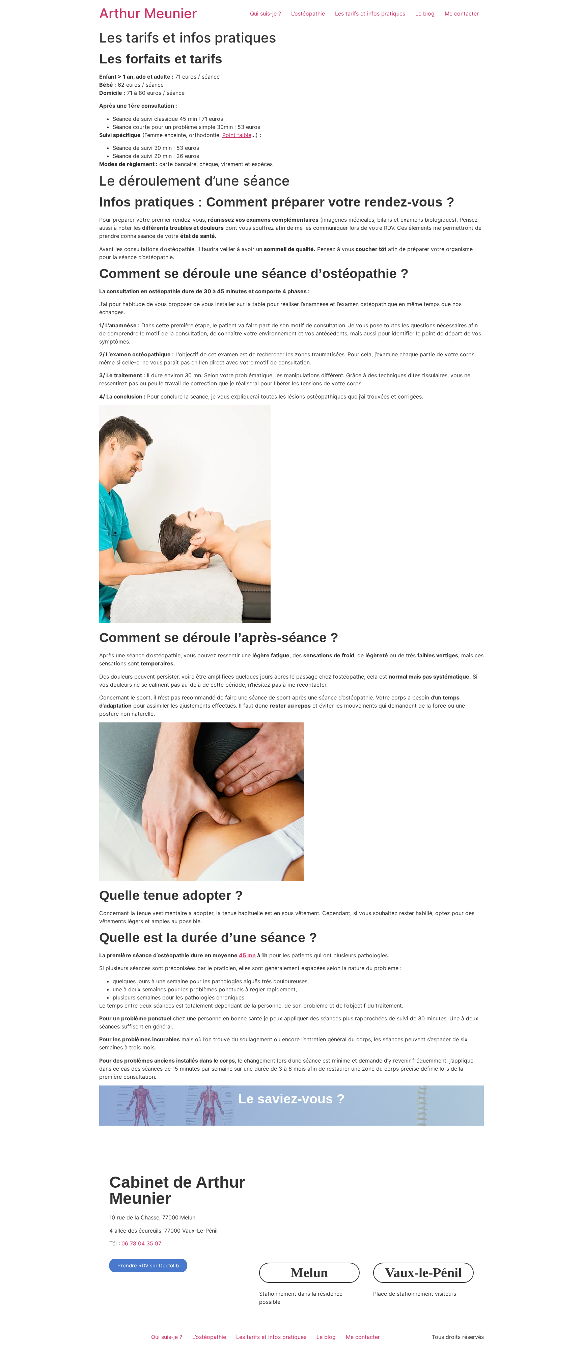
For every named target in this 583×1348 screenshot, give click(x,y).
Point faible (236, 135)
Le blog (425, 13)
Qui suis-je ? (265, 13)
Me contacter (462, 13)
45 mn (247, 955)
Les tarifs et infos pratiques (370, 13)
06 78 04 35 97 (141, 1243)
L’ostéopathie (308, 13)
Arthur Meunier (148, 13)
